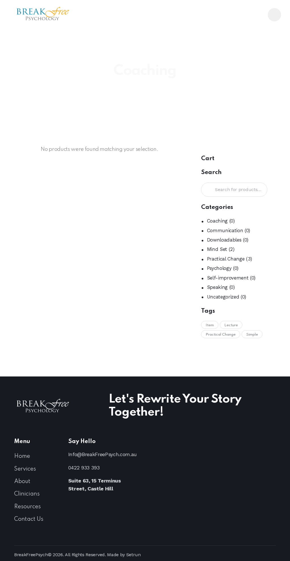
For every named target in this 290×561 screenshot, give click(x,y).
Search (207, 189)
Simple (252, 334)
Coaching (217, 221)
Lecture (231, 325)
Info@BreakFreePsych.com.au (102, 454)
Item (210, 325)
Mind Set (217, 249)
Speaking (217, 287)
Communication (225, 230)
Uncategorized (223, 297)
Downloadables (224, 240)
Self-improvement (228, 278)
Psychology (219, 268)
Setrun (133, 554)
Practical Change (226, 259)
